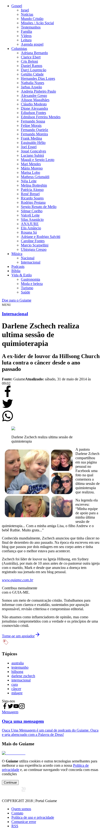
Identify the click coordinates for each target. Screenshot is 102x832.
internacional (21, 680)
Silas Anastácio (32, 219)
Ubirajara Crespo (33, 249)
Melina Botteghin (34, 185)
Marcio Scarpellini (34, 245)
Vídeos (26, 36)
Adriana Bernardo (34, 53)
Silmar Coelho (31, 211)
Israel (25, 10)
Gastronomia (30, 279)
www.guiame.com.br (17, 580)
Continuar (10, 782)
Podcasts (17, 267)
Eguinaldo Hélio (33, 143)
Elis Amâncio (31, 228)
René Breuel (30, 194)
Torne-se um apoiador (18, 636)
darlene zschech (23, 676)
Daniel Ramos (31, 66)
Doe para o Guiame (16, 300)
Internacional (30, 262)
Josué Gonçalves (33, 151)
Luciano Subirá (32, 155)
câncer (16, 689)
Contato (17, 813)
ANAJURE (30, 224)
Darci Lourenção (33, 70)
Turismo (27, 288)
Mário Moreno (32, 168)
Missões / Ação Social (37, 23)
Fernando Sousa (33, 121)
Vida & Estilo (21, 275)
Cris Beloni (29, 61)
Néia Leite (29, 181)
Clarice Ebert (31, 57)
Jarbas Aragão (31, 87)
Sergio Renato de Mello (38, 207)
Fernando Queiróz (34, 130)
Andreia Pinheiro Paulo (38, 91)
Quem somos (21, 809)
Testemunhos (31, 27)
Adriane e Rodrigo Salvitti (40, 237)
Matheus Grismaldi (35, 177)
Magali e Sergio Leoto (37, 160)
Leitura (26, 40)
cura (14, 684)
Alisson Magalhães (35, 100)
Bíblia (15, 271)
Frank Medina (31, 138)
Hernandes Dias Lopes (38, 78)
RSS (14, 826)
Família (26, 31)
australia (17, 663)
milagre (17, 693)
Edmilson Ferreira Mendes (40, 117)
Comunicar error (23, 822)
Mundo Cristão (32, 19)
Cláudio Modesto (34, 104)
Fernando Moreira (34, 134)
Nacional (27, 258)
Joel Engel (29, 147)
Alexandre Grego (34, 96)
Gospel (16, 6)
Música (16, 254)
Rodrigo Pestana (33, 202)
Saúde (25, 292)
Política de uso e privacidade (32, 817)
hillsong (17, 672)
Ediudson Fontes (33, 113)
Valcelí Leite (30, 215)
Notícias (27, 14)
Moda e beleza (32, 284)
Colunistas (19, 49)
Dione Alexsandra (34, 108)
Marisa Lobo (30, 172)
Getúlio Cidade (32, 74)
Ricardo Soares (32, 198)
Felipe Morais (31, 125)
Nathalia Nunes (32, 83)
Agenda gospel (32, 44)
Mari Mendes (31, 164)
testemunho (19, 667)
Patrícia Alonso (32, 190)
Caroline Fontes (33, 241)
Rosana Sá (29, 232)
